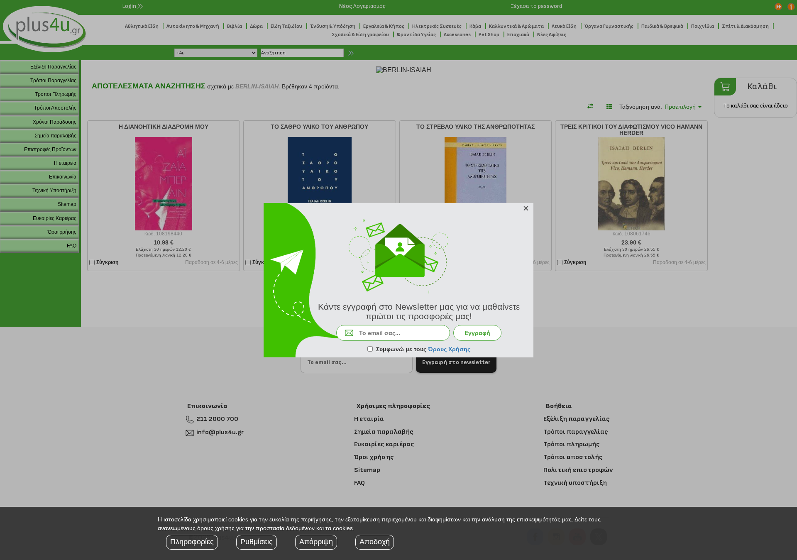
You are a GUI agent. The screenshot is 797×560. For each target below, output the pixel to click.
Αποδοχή (374, 542)
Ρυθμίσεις (256, 542)
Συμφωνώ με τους (423, 349)
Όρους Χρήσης (449, 349)
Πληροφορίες (192, 542)
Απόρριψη (316, 542)
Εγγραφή (477, 333)
